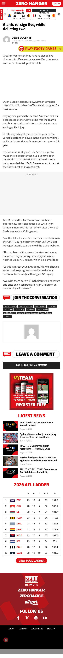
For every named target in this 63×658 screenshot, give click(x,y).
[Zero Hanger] (31, 3)
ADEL (19, 529)
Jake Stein (30, 309)
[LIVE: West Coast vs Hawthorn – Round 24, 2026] (10, 426)
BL (18, 512)
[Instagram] (36, 618)
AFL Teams (52, 306)
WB (18, 541)
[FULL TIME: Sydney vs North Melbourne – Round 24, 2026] (10, 449)
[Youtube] (44, 618)
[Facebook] (18, 618)
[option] (19, 14)
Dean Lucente (22, 37)
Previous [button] (4, 14)
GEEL (19, 523)
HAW (19, 518)
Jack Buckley (19, 309)
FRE (19, 500)
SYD (19, 506)
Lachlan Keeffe (42, 309)
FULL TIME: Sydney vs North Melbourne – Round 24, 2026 (35, 447)
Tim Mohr (7, 316)
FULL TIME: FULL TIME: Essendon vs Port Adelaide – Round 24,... (38, 471)
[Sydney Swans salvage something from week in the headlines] (10, 438)
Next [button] (59, 14)
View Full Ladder (31, 560)
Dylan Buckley (40, 306)
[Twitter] (27, 618)
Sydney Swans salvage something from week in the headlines (38, 435)
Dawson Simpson (25, 306)
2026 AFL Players (10, 306)
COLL (19, 547)
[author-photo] (31, 338)
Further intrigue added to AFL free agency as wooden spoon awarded (38, 459)
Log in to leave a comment (31, 365)
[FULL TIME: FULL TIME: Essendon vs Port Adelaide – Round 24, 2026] (10, 473)
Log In (56, 3)
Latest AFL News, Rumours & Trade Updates (34, 313)
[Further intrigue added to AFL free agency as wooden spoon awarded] (10, 461)
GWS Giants (8, 309)
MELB (19, 535)
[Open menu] (3, 3)
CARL (19, 553)
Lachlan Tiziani (9, 313)
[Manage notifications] (5, 639)
